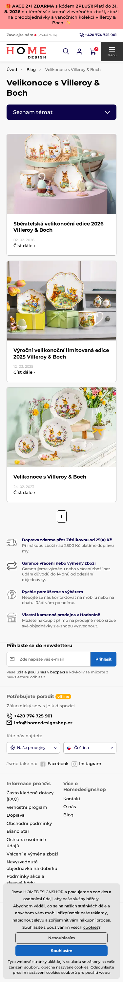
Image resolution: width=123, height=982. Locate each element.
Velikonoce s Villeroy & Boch (49, 477)
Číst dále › (24, 245)
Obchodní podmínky (29, 823)
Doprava (16, 815)
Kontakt (71, 798)
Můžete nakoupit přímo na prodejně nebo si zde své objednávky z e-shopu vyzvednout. (69, 623)
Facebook (58, 763)
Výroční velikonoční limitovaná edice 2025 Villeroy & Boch (61, 353)
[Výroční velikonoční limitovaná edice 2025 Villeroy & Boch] (61, 301)
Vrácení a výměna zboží (32, 853)
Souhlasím (61, 950)
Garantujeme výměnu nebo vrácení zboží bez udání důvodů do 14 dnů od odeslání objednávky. (66, 574)
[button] (66, 51)
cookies (90, 927)
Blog (31, 69)
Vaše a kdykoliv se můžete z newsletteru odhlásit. (57, 674)
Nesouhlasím (61, 937)
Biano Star (18, 831)
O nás (69, 806)
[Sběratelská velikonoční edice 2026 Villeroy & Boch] (61, 174)
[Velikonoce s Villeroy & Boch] (61, 427)
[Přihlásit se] (79, 51)
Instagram (90, 763)
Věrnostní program (27, 807)
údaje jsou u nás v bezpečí (40, 672)
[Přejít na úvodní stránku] (26, 51)
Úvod (12, 69)
